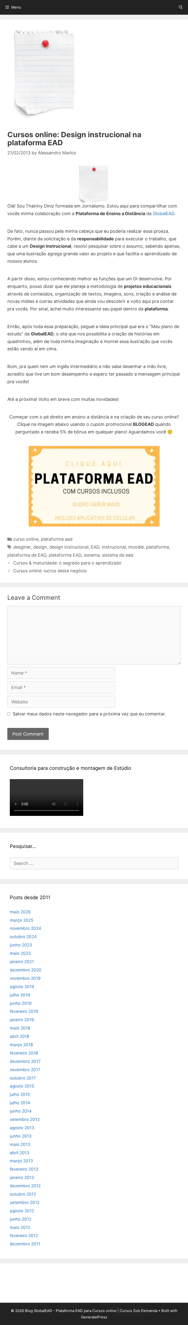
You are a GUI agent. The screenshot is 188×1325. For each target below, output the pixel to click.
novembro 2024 (25, 928)
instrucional (114, 547)
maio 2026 (20, 911)
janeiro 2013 (22, 1177)
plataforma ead (56, 539)
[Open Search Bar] (181, 7)
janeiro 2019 (22, 1019)
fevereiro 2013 (24, 1169)
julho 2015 (20, 1094)
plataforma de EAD (26, 555)
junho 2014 (21, 1111)
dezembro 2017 (25, 1061)
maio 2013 (20, 1144)
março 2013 (21, 1160)
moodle (136, 547)
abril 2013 (19, 1152)
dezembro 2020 (25, 970)
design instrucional (68, 547)
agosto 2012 (22, 1210)
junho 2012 (20, 1219)
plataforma (157, 547)
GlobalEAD (163, 213)
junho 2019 (21, 1003)
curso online (25, 539)
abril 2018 (19, 1036)
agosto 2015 (22, 1086)
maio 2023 (20, 953)
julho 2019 (20, 995)
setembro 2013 (25, 1119)
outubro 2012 (23, 1194)
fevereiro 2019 (24, 1011)
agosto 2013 (22, 1127)
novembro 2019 (25, 978)
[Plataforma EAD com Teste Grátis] (94, 486)
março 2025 (21, 920)
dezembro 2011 (25, 1243)
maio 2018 (20, 1028)
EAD (95, 547)
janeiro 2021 (22, 961)
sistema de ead (117, 555)
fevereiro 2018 (24, 1053)
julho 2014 (20, 1102)
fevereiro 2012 (24, 1235)
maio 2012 (20, 1227)
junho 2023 (21, 945)
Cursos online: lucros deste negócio (50, 570)
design (40, 547)
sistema (92, 555)
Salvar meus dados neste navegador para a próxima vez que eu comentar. (89, 713)
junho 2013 (21, 1136)
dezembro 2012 (25, 1185)
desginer (22, 547)
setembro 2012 (24, 1202)
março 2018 (21, 1044)
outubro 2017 (23, 1078)
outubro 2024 (23, 936)
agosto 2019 (22, 986)
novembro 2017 (25, 1069)
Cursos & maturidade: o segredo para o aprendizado (67, 562)
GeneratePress (94, 1317)
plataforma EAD (65, 555)
